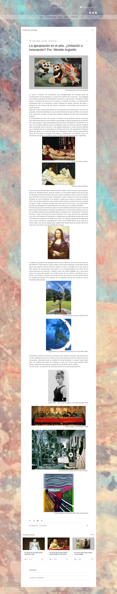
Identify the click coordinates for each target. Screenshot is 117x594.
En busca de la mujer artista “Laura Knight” (83, 553)
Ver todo (92, 534)
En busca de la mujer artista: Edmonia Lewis (34, 553)
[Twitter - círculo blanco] (93, 13)
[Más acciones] (87, 41)
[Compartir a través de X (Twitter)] (34, 520)
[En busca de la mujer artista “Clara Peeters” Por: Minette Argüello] (59, 544)
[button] (95, 7)
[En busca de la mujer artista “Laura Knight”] (83, 544)
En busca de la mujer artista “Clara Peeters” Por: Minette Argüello (58, 553)
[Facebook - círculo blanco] (90, 13)
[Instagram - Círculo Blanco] (96, 13)
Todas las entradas (30, 30)
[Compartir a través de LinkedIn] (37, 520)
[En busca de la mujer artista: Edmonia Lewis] (34, 544)
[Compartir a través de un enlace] (41, 520)
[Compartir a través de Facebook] (30, 520)
